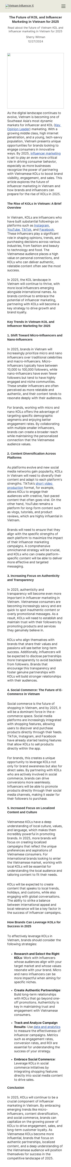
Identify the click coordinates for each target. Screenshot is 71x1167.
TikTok (26, 229)
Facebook (46, 229)
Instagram (41, 225)
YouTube (13, 229)
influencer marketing (46, 153)
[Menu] (63, 6)
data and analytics (47, 1027)
